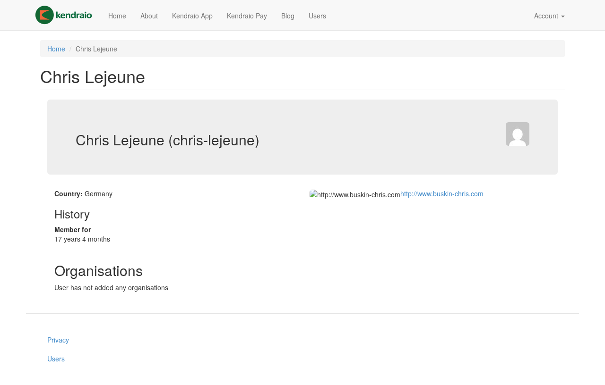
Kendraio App (192, 15)
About (149, 15)
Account (547, 15)
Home (117, 15)
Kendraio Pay (247, 15)
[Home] (67, 15)
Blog (287, 15)
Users (317, 15)
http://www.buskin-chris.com (442, 193)
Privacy (58, 339)
